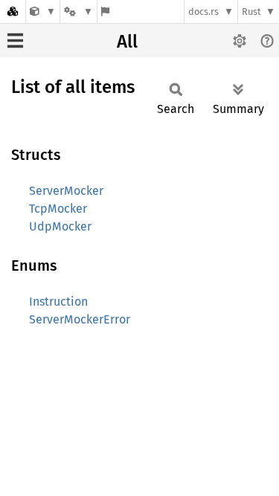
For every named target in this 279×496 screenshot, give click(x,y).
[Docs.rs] (12, 11)
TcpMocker (58, 209)
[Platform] (78, 11)
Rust (251, 11)
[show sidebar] (15, 40)
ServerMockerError (79, 319)
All (127, 41)
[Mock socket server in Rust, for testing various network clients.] (43, 11)
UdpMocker (60, 226)
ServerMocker (66, 191)
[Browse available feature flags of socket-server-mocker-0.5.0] (105, 11)
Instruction (58, 301)
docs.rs (203, 11)
